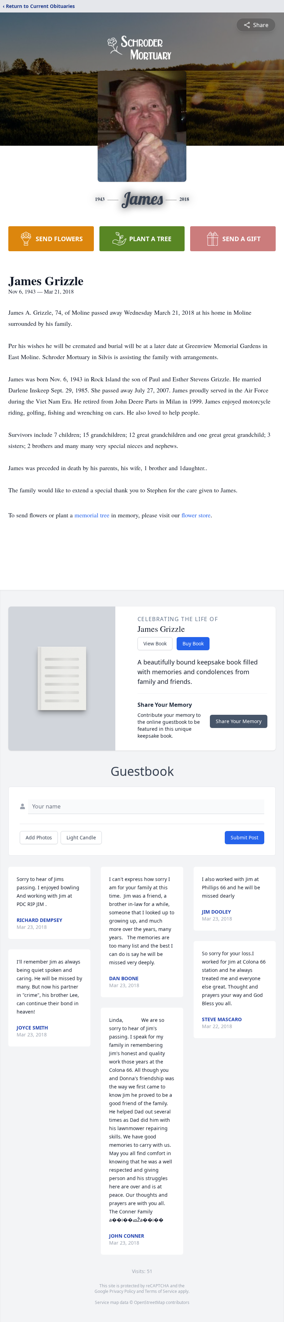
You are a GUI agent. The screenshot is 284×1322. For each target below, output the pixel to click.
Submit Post (244, 837)
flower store (196, 515)
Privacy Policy (122, 1291)
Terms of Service (161, 1291)
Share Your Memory (238, 721)
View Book (155, 643)
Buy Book (193, 643)
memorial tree (91, 515)
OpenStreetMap (149, 1302)
